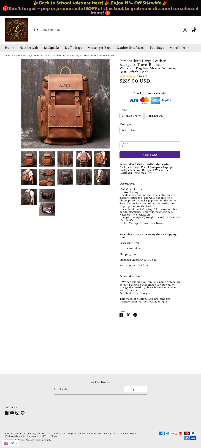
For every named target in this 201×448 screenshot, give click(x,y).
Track (49, 433)
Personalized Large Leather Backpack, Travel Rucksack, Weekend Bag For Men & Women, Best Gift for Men (64, 56)
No (133, 130)
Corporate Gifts (94, 433)
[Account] (185, 30)
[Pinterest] (22, 413)
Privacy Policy (111, 433)
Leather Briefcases (130, 47)
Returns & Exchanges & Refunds (69, 433)
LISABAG (26, 440)
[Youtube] (12, 413)
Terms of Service (128, 433)
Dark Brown (154, 115)
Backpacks (51, 47)
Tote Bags (156, 47)
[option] (65, 105)
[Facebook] (6, 413)
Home (9, 47)
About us (9, 433)
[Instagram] (17, 413)
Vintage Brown (132, 115)
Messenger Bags (99, 47)
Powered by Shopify (41, 440)
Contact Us (20, 433)
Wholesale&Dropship (15, 436)
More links (177, 47)
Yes (124, 130)
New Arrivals (28, 47)
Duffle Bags (73, 47)
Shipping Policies (36, 433)
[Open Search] (36, 30)
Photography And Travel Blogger (42, 436)
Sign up (135, 389)
